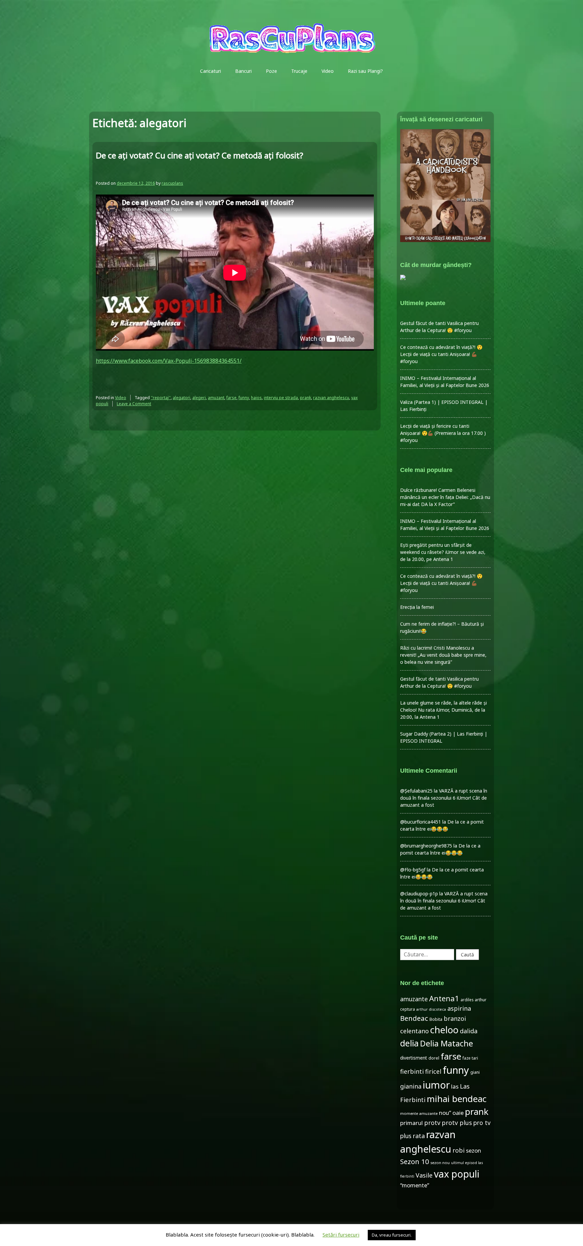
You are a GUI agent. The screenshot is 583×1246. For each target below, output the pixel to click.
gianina (410, 1086)
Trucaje (299, 71)
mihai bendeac (457, 1099)
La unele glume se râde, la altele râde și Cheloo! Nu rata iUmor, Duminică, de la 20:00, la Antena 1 (443, 710)
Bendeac (414, 1018)
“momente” (414, 1185)
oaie (458, 1113)
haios (256, 397)
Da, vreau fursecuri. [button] (392, 1235)
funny (244, 397)
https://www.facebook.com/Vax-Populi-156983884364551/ (169, 360)
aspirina (459, 1008)
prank (305, 397)
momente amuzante (419, 1113)
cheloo (444, 1029)
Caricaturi (210, 71)
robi (458, 1150)
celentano (414, 1031)
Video (328, 71)
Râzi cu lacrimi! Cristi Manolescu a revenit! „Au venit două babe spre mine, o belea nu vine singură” (443, 655)
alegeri (199, 397)
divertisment (413, 1058)
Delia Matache (446, 1043)
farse (231, 397)
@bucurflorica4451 (420, 822)
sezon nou (440, 1162)
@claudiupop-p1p (419, 893)
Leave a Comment (134, 404)
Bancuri (243, 71)
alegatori (181, 397)
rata (419, 1136)
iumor (436, 1084)
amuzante (414, 999)
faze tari (470, 1058)
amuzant (216, 397)
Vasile (424, 1175)
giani (475, 1072)
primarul (411, 1123)
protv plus (457, 1123)
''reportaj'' (161, 397)
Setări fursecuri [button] (341, 1234)
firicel (433, 1071)
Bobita (435, 1019)
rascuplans (172, 183)
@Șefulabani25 (416, 791)
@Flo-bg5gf (412, 869)
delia (409, 1043)
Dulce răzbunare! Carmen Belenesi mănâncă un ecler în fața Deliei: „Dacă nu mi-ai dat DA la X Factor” (445, 497)
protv (432, 1123)
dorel (433, 1058)
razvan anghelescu (331, 397)
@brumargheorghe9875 (426, 845)
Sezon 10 (414, 1161)
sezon (473, 1150)
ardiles (467, 999)
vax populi (456, 1173)
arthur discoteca (431, 1009)
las (455, 1086)
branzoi (455, 1018)
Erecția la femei (417, 607)
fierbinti (412, 1071)
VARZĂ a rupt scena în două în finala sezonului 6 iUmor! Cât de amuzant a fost (443, 798)
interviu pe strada (281, 397)
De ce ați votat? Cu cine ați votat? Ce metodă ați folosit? (199, 155)
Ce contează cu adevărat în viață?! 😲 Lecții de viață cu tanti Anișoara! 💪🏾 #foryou (441, 354)
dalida (468, 1031)
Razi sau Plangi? (365, 71)
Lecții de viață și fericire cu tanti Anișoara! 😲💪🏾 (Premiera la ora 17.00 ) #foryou (443, 433)
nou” (445, 1113)
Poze (271, 71)
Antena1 (444, 998)
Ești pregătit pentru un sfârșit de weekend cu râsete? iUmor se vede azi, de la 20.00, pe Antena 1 (442, 552)
